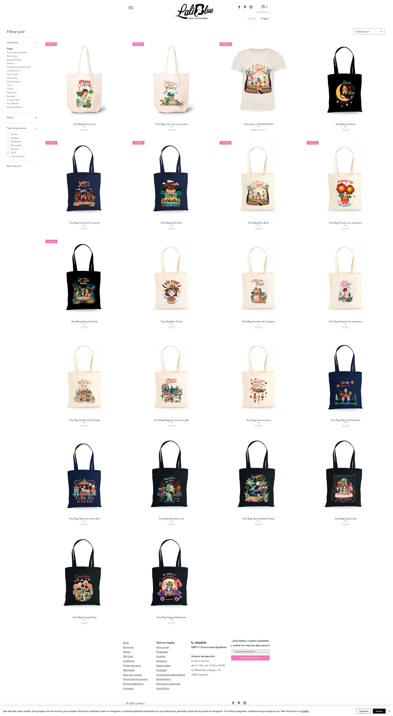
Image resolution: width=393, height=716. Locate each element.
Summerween (13, 81)
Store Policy (162, 688)
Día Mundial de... (15, 107)
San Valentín (13, 103)
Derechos (161, 660)
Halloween (12, 92)
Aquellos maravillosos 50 (18, 67)
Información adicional (168, 683)
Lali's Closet (12, 74)
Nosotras (128, 647)
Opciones (363, 711)
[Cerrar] (389, 711)
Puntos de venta (132, 665)
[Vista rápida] (345, 81)
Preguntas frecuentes (135, 679)
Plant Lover (12, 56)
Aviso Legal (162, 647)
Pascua (10, 63)
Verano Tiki (12, 78)
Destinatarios (163, 679)
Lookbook (128, 660)
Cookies (160, 656)
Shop (126, 642)
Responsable (163, 665)
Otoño (10, 88)
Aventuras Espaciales (17, 52)
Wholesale (129, 670)
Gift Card (128, 656)
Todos (10, 48)
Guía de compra (132, 674)
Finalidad (161, 670)
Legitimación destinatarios (170, 674)
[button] (130, 7)
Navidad (11, 96)
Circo (9, 85)
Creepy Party (13, 99)
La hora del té (13, 70)
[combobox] (369, 32)
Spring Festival (14, 59)
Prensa (126, 651)
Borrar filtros (14, 166)
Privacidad (161, 651)
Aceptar (379, 711)
